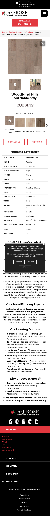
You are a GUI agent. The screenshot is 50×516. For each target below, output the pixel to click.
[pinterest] (17, 421)
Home (4, 32)
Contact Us (14, 142)
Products (29, 32)
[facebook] (10, 421)
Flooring (12, 32)
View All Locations (25, 6)
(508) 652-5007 (26, 4)
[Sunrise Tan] (20, 122)
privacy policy (24, 254)
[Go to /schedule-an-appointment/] (25, 23)
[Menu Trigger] (44, 13)
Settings (25, 267)
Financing (37, 142)
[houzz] (36, 421)
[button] (25, 429)
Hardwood (20, 32)
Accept (19, 262)
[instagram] (23, 421)
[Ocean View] (40, 122)
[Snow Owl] (30, 122)
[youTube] (30, 421)
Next (46, 83)
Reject (31, 262)
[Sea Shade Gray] (10, 121)
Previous (3, 83)
